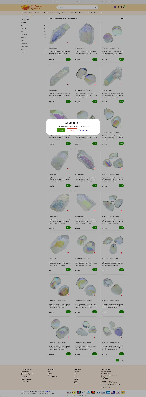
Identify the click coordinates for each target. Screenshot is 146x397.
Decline (72, 130)
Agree (61, 130)
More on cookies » (84, 130)
